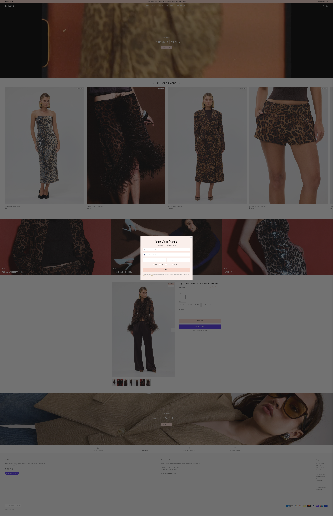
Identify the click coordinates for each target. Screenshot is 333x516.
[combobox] (145, 255)
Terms (152, 275)
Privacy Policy (146, 275)
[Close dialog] (191, 237)
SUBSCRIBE (166, 270)
